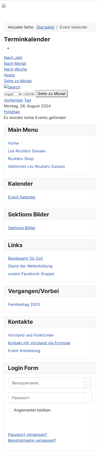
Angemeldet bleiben (32, 410)
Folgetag (12, 111)
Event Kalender (22, 197)
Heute (9, 75)
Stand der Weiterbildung (30, 266)
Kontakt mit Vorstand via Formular (39, 342)
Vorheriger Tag (17, 100)
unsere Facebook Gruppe (31, 273)
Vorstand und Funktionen (31, 335)
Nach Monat (15, 63)
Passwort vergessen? (27, 434)
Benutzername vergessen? (32, 440)
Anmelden (50, 422)
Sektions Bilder (21, 227)
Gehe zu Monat (18, 80)
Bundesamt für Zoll (25, 258)
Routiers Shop (21, 158)
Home (13, 143)
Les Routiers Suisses (26, 150)
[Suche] (12, 86)
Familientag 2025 (24, 304)
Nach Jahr (13, 57)
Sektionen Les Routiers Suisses (36, 166)
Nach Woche (15, 69)
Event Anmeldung (24, 350)
